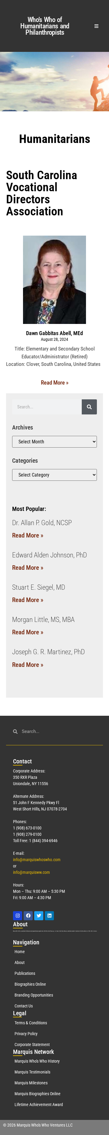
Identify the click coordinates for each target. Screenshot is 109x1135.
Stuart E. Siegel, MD (38, 587)
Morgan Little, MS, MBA (43, 620)
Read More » (54, 382)
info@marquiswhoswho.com (37, 859)
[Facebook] (28, 915)
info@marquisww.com (31, 872)
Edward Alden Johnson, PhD (49, 555)
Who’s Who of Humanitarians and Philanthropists (44, 26)
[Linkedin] (49, 915)
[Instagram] (17, 915)
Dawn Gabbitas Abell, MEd (54, 333)
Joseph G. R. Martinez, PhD (48, 652)
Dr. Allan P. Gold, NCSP (42, 523)
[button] (96, 26)
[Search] (89, 406)
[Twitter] (38, 915)
